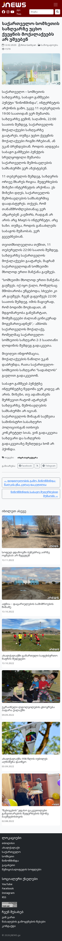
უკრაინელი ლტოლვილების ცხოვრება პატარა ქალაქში (28, 708)
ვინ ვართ (8, 917)
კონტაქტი (9, 926)
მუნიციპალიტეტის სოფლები (21, 869)
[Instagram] (8, 12)
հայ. (19, 13)
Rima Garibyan (28, 45)
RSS (4, 897)
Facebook (26, 465)
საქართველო (11, 851)
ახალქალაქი (11, 847)
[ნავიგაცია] (55, 5)
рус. (19, 9)
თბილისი (8, 843)
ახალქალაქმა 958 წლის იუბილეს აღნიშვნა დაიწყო (25, 760)
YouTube (7, 884)
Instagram (8, 892)
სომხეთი (8, 856)
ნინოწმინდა (10, 860)
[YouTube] (12, 12)
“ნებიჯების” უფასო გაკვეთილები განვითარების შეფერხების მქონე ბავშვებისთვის (25, 813)
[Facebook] (3, 12)
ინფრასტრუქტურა (27, 457)
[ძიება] (57, 11)
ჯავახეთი (8, 865)
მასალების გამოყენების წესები (23, 921)
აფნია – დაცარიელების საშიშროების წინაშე (28, 605)
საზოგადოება (49, 45)
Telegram (50, 465)
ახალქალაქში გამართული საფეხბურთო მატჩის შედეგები (30, 657)
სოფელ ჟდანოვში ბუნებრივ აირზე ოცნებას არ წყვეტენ (26, 553)
